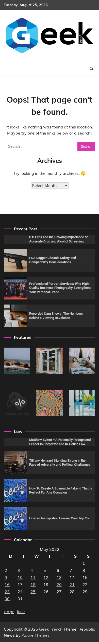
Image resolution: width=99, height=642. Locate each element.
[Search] (91, 68)
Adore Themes (36, 635)
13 (59, 577)
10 (20, 577)
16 (7, 584)
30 (7, 598)
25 (33, 591)
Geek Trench (50, 629)
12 (45, 577)
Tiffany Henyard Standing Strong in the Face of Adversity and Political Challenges (59, 463)
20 (59, 584)
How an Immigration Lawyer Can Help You (59, 518)
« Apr (9, 611)
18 (33, 584)
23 (7, 591)
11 (33, 577)
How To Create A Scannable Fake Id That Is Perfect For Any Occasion (60, 490)
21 (72, 584)
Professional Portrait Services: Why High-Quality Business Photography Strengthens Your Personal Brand (60, 288)
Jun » (21, 611)
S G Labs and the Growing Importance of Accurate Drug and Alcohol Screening (58, 239)
